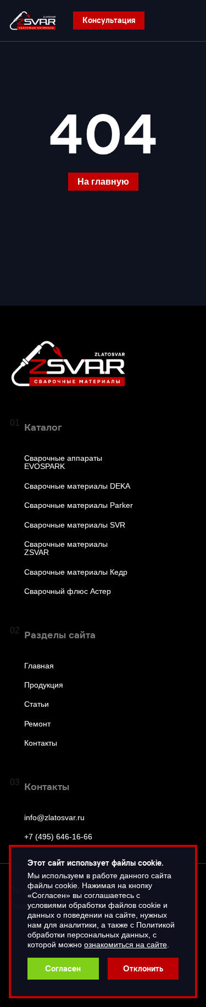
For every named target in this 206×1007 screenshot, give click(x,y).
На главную (103, 181)
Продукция (43, 685)
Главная (39, 666)
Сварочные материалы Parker (78, 505)
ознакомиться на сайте (125, 944)
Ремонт (37, 724)
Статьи (36, 704)
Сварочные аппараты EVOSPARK (63, 462)
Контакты (40, 743)
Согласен (63, 968)
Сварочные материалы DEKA (77, 486)
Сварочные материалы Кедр (75, 572)
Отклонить (143, 968)
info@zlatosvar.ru (54, 818)
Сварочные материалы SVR (74, 525)
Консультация (108, 20)
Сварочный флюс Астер (67, 591)
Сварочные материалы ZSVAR (66, 548)
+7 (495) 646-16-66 (58, 837)
